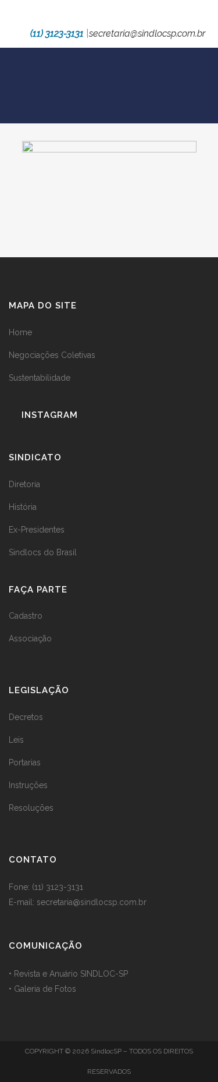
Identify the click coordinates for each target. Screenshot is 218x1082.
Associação (30, 638)
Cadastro (25, 615)
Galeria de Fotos (45, 989)
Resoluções (31, 808)
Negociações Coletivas (52, 355)
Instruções (28, 785)
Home (20, 332)
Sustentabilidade (39, 377)
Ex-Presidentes (37, 529)
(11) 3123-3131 (57, 33)
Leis (16, 739)
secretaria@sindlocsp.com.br (147, 33)
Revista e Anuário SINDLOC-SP (71, 973)
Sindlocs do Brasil (43, 552)
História (23, 507)
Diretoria (24, 484)
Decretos (26, 717)
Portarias (25, 762)
